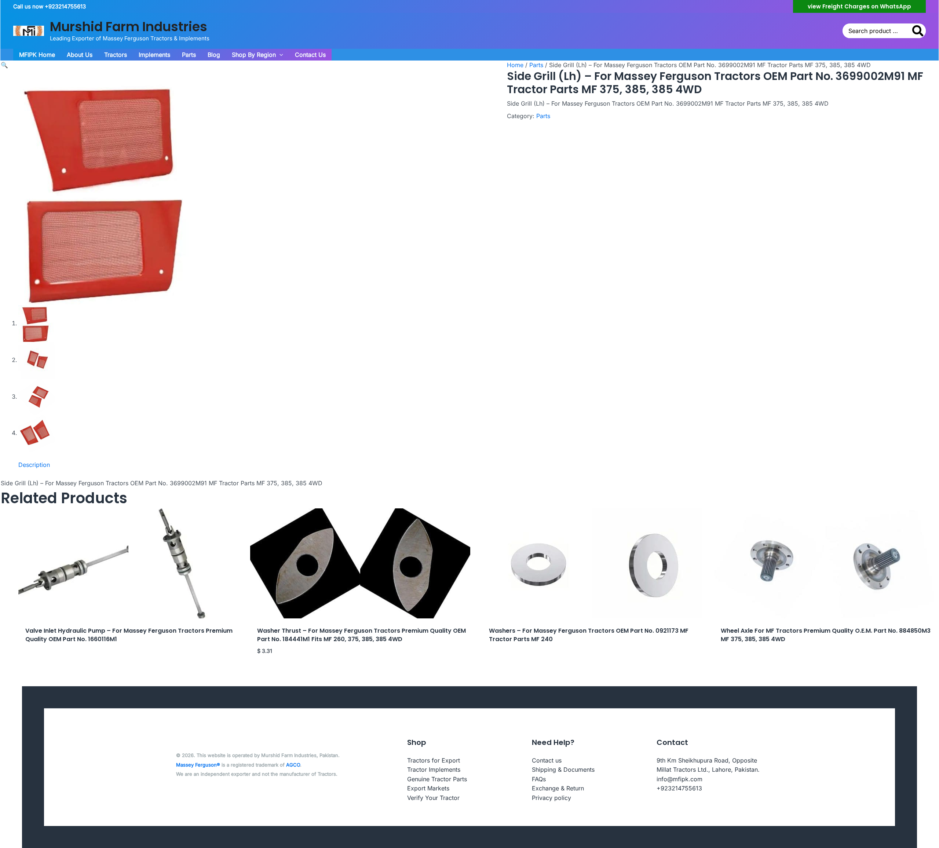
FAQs (539, 779)
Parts (536, 65)
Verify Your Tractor (433, 797)
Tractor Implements (433, 769)
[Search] (918, 30)
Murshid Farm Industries (128, 27)
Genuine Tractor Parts (437, 779)
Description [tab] (34, 464)
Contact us (547, 760)
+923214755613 (679, 788)
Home (515, 65)
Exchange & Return (558, 788)
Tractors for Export (433, 760)
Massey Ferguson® (198, 765)
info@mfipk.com (679, 779)
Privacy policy (551, 797)
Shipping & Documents (563, 769)
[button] (859, 6)
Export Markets (428, 788)
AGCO (293, 765)
